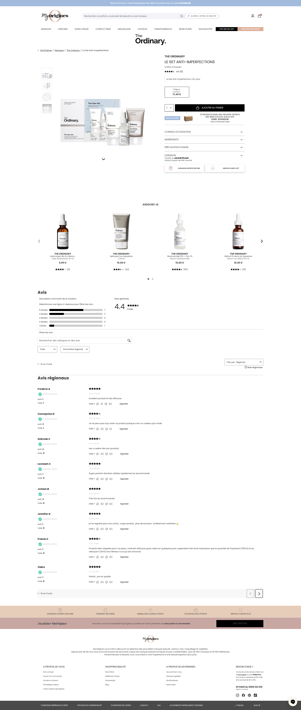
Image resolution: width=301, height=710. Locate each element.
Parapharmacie (163, 29)
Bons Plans (109, 672)
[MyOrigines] (55, 16)
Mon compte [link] (48, 672)
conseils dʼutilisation (178, 132)
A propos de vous (54, 666)
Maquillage (124, 29)
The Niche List (226, 29)
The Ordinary (73, 50)
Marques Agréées (173, 676)
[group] (103, 102)
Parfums (63, 29)
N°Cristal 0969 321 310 (249, 687)
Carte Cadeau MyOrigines (53, 689)
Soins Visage (82, 29)
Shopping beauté (115, 666)
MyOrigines (46, 50)
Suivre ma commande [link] (52, 676)
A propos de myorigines (180, 666)
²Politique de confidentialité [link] (89, 705)
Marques (46, 29)
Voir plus (195, 79)
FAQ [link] (159, 705)
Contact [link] (144, 705)
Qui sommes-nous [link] (174, 672)
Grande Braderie (250, 29)
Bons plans (185, 29)
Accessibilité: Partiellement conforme (186, 705)
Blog (107, 684)
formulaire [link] (242, 674)
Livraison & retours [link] (50, 680)
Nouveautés (205, 29)
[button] (103, 159)
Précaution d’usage (176, 147)
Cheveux (142, 29)
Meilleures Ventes (112, 676)
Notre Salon (171, 684)
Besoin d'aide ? (244, 666)
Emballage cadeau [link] (51, 684)
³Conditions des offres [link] (121, 705)
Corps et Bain (103, 29)
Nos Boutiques (172, 680)
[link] (252, 16)
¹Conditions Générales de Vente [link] (54, 705)
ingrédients (172, 139)
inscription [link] (240, 623)
